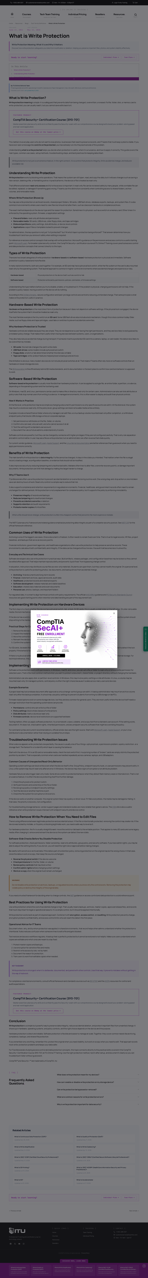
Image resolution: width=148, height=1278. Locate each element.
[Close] (74, 612)
